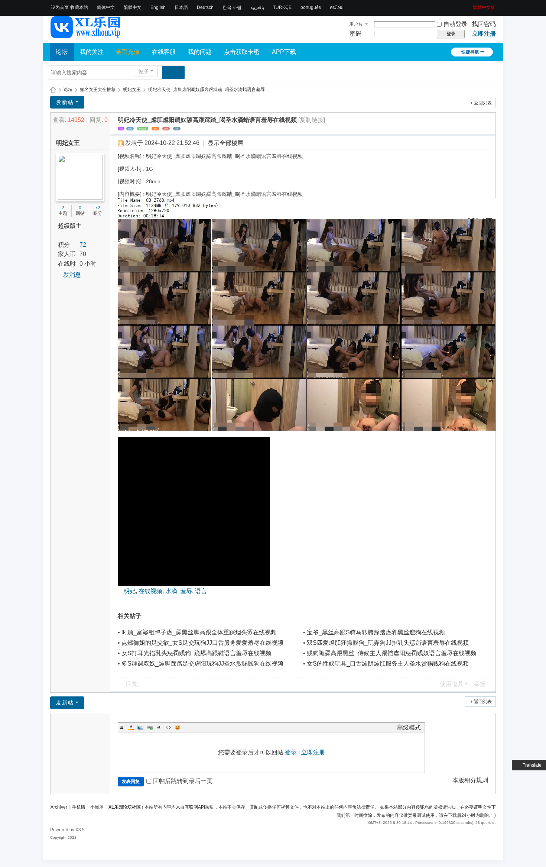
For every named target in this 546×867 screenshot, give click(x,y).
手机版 (78, 807)
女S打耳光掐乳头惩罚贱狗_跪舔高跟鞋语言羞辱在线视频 (196, 653)
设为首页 (60, 7)
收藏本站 (79, 7)
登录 (291, 752)
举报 (480, 684)
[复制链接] (311, 120)
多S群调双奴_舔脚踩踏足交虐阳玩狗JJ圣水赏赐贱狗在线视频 (202, 663)
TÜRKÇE (282, 7)
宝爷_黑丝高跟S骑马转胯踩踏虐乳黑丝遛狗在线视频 (376, 632)
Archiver (59, 807)
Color (131, 727)
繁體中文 (133, 7)
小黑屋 (97, 807)
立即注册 (484, 33)
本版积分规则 (470, 780)
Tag (121, 128)
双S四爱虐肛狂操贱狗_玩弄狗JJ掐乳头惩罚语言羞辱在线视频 (388, 643)
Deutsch (205, 7)
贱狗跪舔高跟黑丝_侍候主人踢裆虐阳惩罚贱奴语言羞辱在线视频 (392, 653)
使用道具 (452, 684)
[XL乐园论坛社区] (85, 35)
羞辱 (166, 128)
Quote (159, 727)
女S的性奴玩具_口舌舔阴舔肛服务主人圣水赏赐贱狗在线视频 (388, 663)
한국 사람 (231, 7)
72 (97, 207)
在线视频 (142, 128)
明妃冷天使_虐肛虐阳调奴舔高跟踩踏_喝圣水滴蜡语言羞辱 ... (208, 89)
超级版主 (70, 226)
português (310, 7)
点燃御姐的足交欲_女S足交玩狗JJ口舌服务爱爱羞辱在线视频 (202, 643)
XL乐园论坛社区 (53, 89)
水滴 (155, 128)
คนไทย (337, 7)
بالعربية (257, 7)
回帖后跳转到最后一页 (182, 781)
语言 (177, 128)
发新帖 (65, 102)
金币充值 (128, 52)
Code (168, 727)
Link (149, 727)
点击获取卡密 (242, 52)
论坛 (62, 52)
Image (140, 727)
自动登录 (455, 24)
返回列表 (483, 103)
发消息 (72, 275)
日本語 (181, 7)
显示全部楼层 (225, 143)
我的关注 (92, 52)
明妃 (130, 128)
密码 (355, 33)
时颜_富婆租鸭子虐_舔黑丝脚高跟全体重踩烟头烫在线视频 (199, 632)
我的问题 (200, 52)
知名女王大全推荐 (98, 89)
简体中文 (106, 7)
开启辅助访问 (470, 5)
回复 (132, 684)
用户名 (356, 24)
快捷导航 (470, 52)
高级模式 (409, 727)
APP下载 (284, 52)
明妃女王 (132, 89)
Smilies (177, 727)
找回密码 (484, 24)
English (158, 7)
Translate (532, 765)
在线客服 (164, 52)
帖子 (144, 71)
